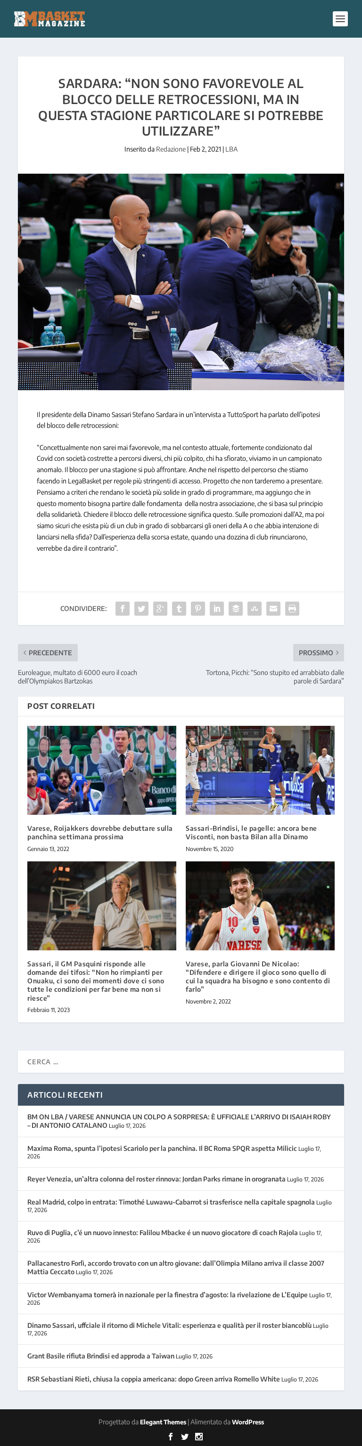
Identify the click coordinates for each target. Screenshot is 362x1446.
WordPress (248, 1422)
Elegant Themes (163, 1422)
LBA (231, 149)
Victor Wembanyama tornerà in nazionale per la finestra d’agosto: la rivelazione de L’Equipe (167, 1295)
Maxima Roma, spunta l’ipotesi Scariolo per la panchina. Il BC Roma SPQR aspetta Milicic (162, 1148)
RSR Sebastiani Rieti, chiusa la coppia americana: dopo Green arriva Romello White (153, 1379)
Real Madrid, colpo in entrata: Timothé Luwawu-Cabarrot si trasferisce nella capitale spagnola (171, 1202)
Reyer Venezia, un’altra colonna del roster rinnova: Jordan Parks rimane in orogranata (156, 1179)
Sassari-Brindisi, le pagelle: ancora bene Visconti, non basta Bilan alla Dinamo (251, 832)
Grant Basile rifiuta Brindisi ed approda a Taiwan (100, 1356)
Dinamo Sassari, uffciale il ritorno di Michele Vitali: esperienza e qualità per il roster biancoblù (169, 1325)
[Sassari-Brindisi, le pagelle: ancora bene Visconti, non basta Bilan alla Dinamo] (260, 770)
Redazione (171, 149)
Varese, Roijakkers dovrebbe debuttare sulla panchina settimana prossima (100, 832)
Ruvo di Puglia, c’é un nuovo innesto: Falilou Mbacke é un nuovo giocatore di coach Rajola (162, 1233)
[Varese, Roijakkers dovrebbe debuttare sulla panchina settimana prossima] (101, 770)
